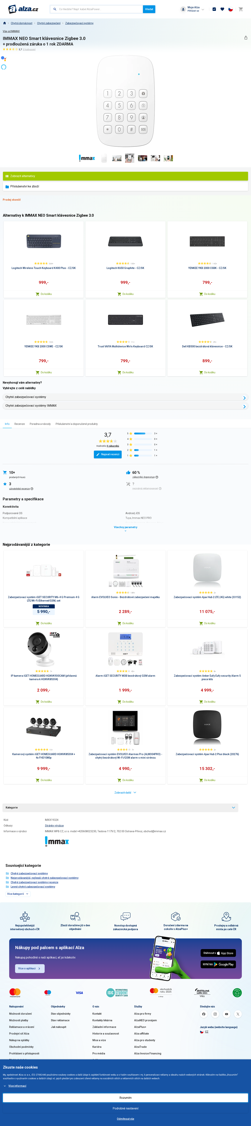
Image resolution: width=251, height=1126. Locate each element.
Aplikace (97, 1060)
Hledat (149, 9)
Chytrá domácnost (21, 23)
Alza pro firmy (142, 1013)
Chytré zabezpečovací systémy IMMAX (31, 405)
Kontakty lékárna (102, 1020)
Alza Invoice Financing (147, 1053)
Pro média (98, 1053)
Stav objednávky (60, 1013)
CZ (206, 1031)
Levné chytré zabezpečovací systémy (33, 886)
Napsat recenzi (110, 454)
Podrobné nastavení (125, 1108)
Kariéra (96, 1046)
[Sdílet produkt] (245, 37)
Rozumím (125, 1097)
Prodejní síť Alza (19, 1033)
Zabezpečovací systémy (79, 23)
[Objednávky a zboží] (214, 9)
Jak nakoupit (58, 1026)
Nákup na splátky (19, 1040)
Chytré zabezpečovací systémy (26, 397)
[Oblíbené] (222, 9)
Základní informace (104, 1026)
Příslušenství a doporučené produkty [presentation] (77, 423)
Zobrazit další (122, 792)
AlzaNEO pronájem (145, 1020)
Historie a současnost (105, 1033)
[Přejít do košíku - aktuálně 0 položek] (241, 9)
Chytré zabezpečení (48, 23)
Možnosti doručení (20, 1013)
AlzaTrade (140, 1046)
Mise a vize (99, 1040)
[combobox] (96, 9)
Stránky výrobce (54, 825)
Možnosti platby (18, 1020)
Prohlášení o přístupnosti (24, 1053)
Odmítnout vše (125, 1118)
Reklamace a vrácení (21, 1026)
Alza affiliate (141, 1033)
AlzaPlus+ (140, 1026)
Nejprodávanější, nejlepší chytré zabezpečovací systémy (44, 877)
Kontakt (96, 1013)
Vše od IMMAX (11, 31)
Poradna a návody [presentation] (40, 423)
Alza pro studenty (144, 1040)
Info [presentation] (7, 423)
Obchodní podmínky (21, 1046)
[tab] (7, 424)
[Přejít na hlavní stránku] (23, 9)
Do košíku (46, 293)
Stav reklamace (60, 1020)
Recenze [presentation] (20, 423)
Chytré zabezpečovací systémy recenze (34, 882)
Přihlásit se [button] (193, 10)
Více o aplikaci (27, 968)
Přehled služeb (18, 1060)
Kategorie (12, 807)
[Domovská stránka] (4, 23)
